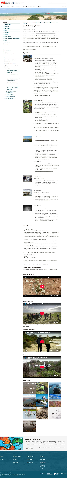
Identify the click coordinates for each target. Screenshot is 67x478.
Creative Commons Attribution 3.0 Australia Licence (17, 474)
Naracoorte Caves (43, 462)
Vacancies (1, 457)
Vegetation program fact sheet (44, 95)
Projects (25, 23)
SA (57, 297)
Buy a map (15, 459)
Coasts (28, 463)
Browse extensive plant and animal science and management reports (37, 297)
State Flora (42, 463)
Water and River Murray (32, 22)
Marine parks (42, 456)
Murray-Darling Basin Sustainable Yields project (44, 171)
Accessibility (10, 472)
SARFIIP (25, 256)
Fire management (29, 459)
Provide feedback (3, 460)
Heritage (41, 468)
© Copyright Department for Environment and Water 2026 (9, 475)
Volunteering (15, 463)
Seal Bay (41, 460)
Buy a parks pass (16, 460)
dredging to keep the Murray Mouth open (42, 151)
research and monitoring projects (33, 47)
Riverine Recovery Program (29, 254)
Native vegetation (30, 462)
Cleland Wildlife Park (43, 457)
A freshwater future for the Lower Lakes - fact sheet (45, 163)
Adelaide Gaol (42, 465)
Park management (30, 460)
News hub (1, 456)
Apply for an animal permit (17, 457)
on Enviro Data (53, 297)
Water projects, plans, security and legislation (47, 22)
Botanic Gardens (42, 459)
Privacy (6, 472)
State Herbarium (43, 466)
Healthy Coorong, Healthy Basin (30, 257)
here (53, 107)
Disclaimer (1, 472)
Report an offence (16, 462)
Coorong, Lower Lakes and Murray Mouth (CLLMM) (45, 33)
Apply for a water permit (17, 456)
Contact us (2, 459)
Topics (24, 22)
